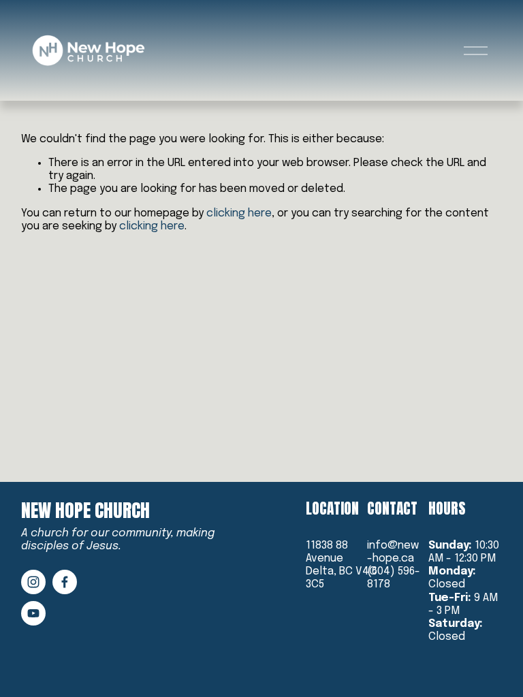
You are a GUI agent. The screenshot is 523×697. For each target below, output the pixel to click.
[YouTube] (33, 613)
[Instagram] (33, 582)
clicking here (239, 213)
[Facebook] (64, 582)
